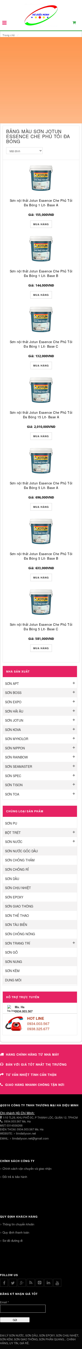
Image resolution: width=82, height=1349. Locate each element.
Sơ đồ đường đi (13, 1240)
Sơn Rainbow (16, 757)
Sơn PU (11, 823)
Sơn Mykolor (16, 738)
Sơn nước (13, 841)
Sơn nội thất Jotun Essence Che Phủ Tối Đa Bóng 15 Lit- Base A (41, 414)
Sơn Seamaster (18, 766)
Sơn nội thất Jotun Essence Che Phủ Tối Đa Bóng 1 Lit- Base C (41, 344)
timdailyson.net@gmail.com (30, 1138)
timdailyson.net (26, 1133)
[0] (77, 23)
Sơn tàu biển (16, 924)
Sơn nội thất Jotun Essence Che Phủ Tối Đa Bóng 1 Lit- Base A (41, 202)
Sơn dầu (12, 878)
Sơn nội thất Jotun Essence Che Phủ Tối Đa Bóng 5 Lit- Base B (41, 556)
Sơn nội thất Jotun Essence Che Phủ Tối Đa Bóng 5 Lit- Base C (41, 626)
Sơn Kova (13, 729)
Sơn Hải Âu (14, 711)
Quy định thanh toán (16, 1232)
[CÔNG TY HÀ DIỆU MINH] (41, 15)
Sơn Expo (13, 702)
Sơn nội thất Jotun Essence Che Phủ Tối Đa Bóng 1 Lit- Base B (41, 273)
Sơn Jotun (14, 720)
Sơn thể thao (17, 915)
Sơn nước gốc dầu (21, 851)
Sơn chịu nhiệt (18, 887)
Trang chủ (9, 35)
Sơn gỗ (11, 952)
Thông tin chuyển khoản (18, 1224)
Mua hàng (41, 224)
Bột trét (13, 832)
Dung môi (13, 980)
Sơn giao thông (19, 906)
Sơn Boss (13, 692)
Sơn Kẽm (12, 970)
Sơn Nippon (15, 748)
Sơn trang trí (17, 943)
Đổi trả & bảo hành (15, 1176)
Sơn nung (13, 961)
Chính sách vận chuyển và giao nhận (27, 1168)
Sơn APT (12, 683)
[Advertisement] (41, 80)
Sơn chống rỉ (17, 869)
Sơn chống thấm (20, 860)
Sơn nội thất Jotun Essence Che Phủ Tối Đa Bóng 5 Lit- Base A (41, 485)
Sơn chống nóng (20, 934)
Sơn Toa (12, 794)
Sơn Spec (13, 775)
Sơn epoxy (14, 897)
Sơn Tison (14, 785)
